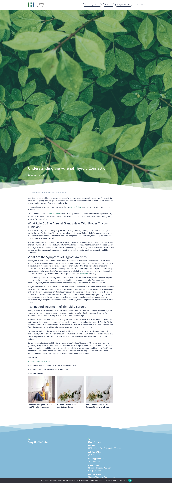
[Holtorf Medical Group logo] (37, 5)
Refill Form (108, 5)
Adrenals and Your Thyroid (39, 361)
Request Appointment (92, 5)
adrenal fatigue (75, 207)
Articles (34, 192)
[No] (170, 480)
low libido (84, 273)
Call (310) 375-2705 (123, 5)
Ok (130, 480)
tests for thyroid (55, 214)
